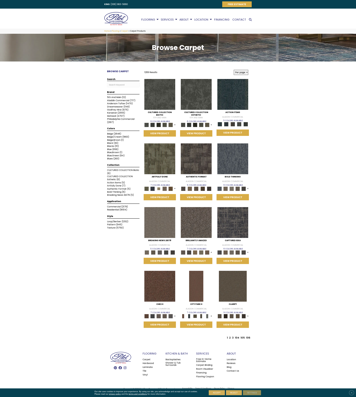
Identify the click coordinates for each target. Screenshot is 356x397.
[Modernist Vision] (158, 188)
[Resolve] (233, 286)
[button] (251, 19)
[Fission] (237, 188)
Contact (239, 19)
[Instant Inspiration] (207, 252)
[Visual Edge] (196, 158)
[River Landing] (152, 316)
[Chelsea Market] (159, 286)
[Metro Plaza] (164, 316)
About (184, 19)
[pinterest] (115, 368)
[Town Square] (170, 316)
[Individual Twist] (196, 188)
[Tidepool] (232, 94)
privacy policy (115, 394)
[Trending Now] (159, 222)
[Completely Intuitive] (195, 252)
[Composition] (164, 125)
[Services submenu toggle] (176, 19)
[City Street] (246, 124)
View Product (159, 133)
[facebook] (120, 368)
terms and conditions (138, 394)
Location (201, 19)
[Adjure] (243, 316)
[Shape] (232, 158)
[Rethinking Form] (203, 188)
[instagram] (125, 368)
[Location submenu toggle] (211, 19)
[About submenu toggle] (191, 19)
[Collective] (158, 125)
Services (167, 19)
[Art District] (158, 316)
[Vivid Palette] (170, 188)
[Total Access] (172, 252)
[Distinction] (170, 125)
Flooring (148, 19)
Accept (217, 393)
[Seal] (243, 188)
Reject (234, 393)
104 (237, 337)
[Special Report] (153, 252)
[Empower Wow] (201, 252)
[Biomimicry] (159, 94)
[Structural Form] (209, 188)
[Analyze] (225, 316)
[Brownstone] (233, 124)
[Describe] (231, 316)
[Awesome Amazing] (164, 188)
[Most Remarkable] (152, 188)
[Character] (152, 125)
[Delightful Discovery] (159, 158)
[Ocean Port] (226, 124)
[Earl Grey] (239, 124)
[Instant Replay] (160, 252)
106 (248, 337)
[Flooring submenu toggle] (157, 19)
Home (107, 31)
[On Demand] (166, 252)
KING (107, 4)
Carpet (124, 31)
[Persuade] (237, 316)
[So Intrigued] (196, 222)
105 (243, 337)
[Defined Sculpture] (189, 188)
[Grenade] (225, 188)
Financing (221, 19)
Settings (252, 393)
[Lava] (231, 188)
